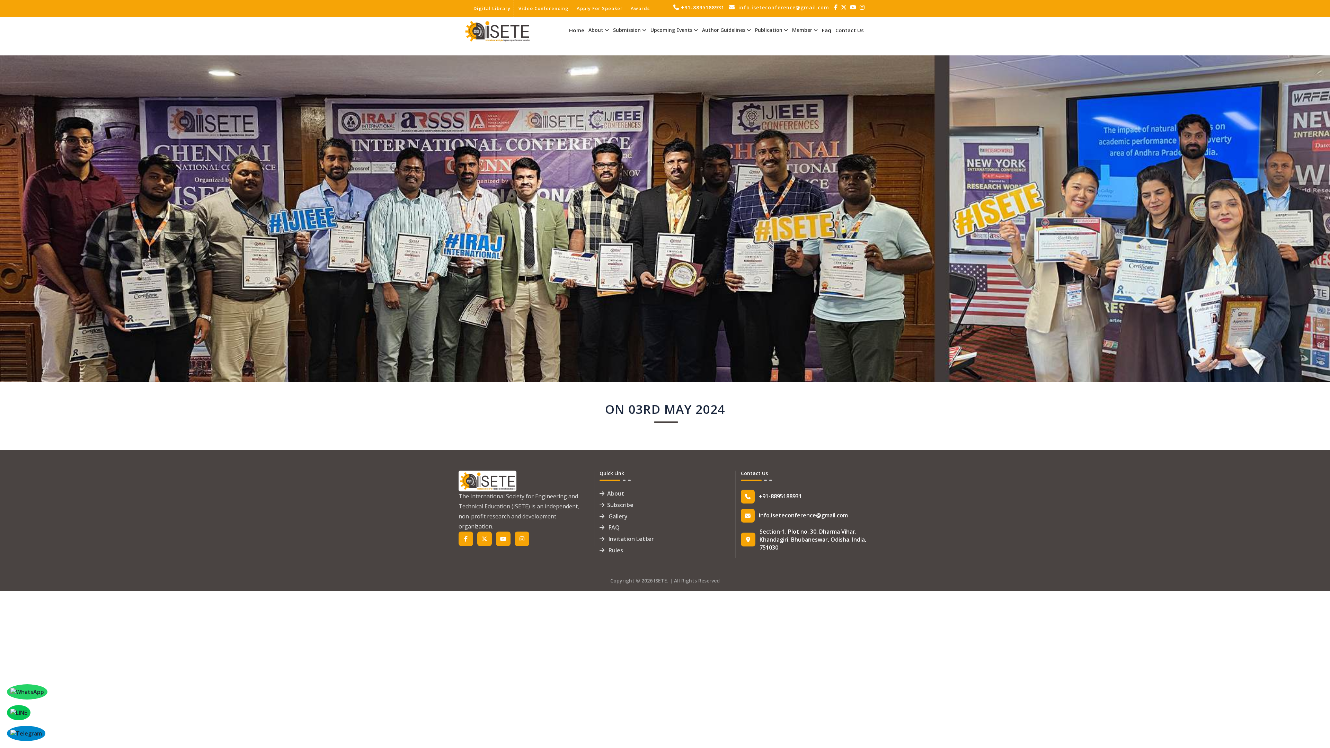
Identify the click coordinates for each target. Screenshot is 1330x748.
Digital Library (492, 8)
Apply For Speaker (600, 8)
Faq (826, 30)
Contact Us (849, 30)
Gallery (617, 516)
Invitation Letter (630, 539)
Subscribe (620, 505)
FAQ (613, 527)
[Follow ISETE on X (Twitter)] (845, 7)
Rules (615, 550)
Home (576, 30)
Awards (640, 8)
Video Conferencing (543, 8)
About (615, 493)
